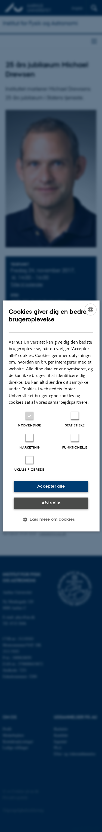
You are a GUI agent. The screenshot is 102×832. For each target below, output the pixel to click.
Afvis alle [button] (51, 502)
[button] (51, 519)
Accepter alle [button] (51, 486)
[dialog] (50, 415)
